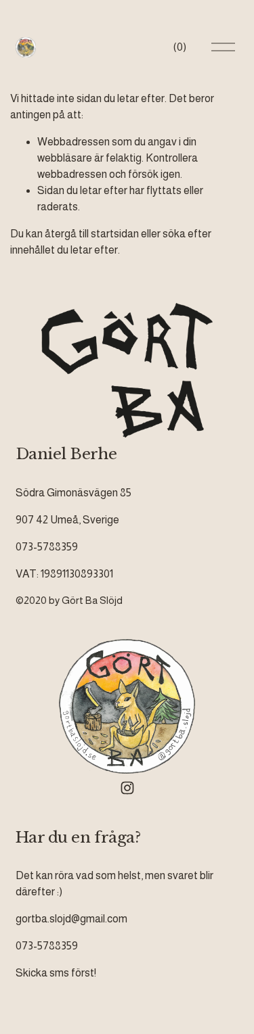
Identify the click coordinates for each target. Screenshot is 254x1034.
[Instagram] (127, 788)
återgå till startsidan (92, 233)
